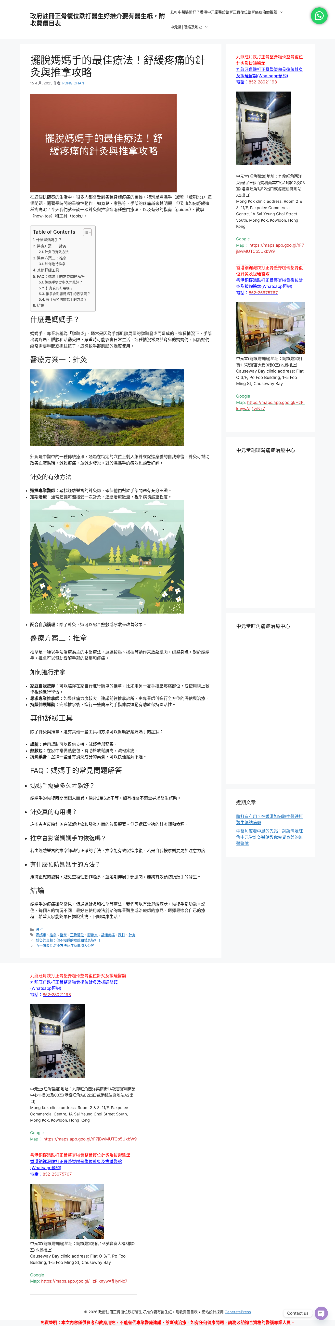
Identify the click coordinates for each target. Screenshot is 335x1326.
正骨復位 (77, 935)
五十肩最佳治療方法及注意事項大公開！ (67, 945)
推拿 (53, 935)
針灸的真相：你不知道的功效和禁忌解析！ (68, 940)
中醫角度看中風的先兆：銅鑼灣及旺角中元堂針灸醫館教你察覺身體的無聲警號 (269, 837)
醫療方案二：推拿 (51, 258)
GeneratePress (238, 1312)
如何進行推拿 (55, 264)
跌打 (39, 929)
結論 (40, 305)
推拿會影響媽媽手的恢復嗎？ (68, 294)
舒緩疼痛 (108, 935)
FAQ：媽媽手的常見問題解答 (61, 276)
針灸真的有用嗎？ (59, 288)
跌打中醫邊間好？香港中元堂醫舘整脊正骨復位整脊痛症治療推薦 (223, 12)
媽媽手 (41, 935)
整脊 (63, 935)
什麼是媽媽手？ (49, 239)
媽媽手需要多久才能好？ (64, 282)
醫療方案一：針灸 (51, 246)
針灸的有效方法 (57, 252)
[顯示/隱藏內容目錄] (84, 232)
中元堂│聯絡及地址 (186, 27)
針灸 (132, 935)
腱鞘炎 (92, 935)
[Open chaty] (321, 1313)
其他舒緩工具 (48, 270)
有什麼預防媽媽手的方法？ (66, 299)
